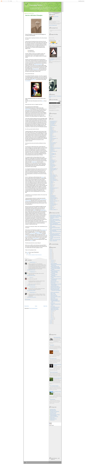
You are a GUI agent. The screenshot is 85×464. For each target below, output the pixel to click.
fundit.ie (42, 177)
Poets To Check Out (38, 254)
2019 (51, 250)
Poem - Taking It (52, 226)
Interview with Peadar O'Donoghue (33, 15)
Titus (31, 277)
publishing (51, 182)
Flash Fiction (52, 143)
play (51, 171)
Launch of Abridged (54, 263)
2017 (51, 252)
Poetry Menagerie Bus (57, 337)
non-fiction (51, 166)
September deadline (53, 198)
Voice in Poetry (53, 297)
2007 (51, 323)
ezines (51, 137)
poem (51, 172)
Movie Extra (52, 164)
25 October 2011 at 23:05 (31, 290)
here (43, 100)
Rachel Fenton (32, 292)
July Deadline (52, 153)
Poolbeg (51, 181)
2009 (51, 321)
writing (51, 208)
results (51, 192)
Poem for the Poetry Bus (54, 372)
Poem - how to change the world (55, 239)
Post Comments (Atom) (33, 308)
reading (51, 185)
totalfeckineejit (27, 109)
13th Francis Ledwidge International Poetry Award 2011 (55, 301)
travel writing (52, 205)
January (52, 319)
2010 (51, 320)
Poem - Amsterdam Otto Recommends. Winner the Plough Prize (55, 224)
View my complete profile (53, 25)
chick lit (51, 129)
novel (51, 167)
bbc (50, 126)
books (51, 128)
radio (51, 183)
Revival (31, 240)
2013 (51, 256)
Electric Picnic (52, 136)
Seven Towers (32, 233)
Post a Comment (27, 299)
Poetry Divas (52, 177)
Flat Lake (51, 144)
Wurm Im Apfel (39, 233)
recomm (51, 186)
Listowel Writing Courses (54, 308)
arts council (52, 124)
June (52, 313)
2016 (51, 253)
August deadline (52, 125)
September (53, 310)
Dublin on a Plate (53, 294)
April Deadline (52, 123)
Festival (51, 139)
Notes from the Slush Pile (54, 416)
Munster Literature (53, 413)
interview (29, 254)
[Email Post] (29, 253)
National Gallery (52, 165)
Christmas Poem (52, 399)
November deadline (53, 168)
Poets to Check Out (53, 179)
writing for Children (53, 209)
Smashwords (51, 59)
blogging (51, 127)
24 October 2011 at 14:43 (31, 269)
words (51, 206)
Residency (51, 191)
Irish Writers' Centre (53, 412)
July (51, 312)
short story (52, 199)
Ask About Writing (53, 409)
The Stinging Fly (36, 238)
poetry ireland (52, 178)
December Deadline (53, 131)
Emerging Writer (36, 5)
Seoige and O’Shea (53, 197)
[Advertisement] (30, 302)
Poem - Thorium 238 (53, 240)
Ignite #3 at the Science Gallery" (55, 222)
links (51, 155)
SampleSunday (52, 195)
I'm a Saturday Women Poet (55, 307)
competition (52, 130)
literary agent (52, 156)
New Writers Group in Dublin (55, 288)
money (51, 163)
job (50, 152)
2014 (51, 255)
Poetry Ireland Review (38, 64)
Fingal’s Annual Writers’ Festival (56, 296)
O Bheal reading (52, 221)
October (52, 262)
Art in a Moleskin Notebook (54, 385)
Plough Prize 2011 (53, 280)
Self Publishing (52, 196)
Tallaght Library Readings (55, 309)
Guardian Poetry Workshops (54, 411)
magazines (33, 254)
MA (50, 157)
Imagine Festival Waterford (55, 292)
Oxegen (51, 170)
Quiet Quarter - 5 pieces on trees (55, 220)
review (51, 193)
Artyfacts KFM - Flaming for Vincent (55, 216)
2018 (51, 251)
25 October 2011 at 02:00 (31, 275)
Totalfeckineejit (32, 271)
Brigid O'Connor (32, 262)
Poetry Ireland (52, 417)
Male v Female (53, 293)
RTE (51, 194)
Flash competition (53, 142)
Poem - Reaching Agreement (54, 219)
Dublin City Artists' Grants (55, 281)
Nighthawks (37, 232)
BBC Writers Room (53, 410)
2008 (51, 322)
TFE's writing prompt (53, 358)
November (52, 261)
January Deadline (53, 151)
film (50, 141)
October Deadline (53, 169)
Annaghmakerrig (52, 122)
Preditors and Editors (53, 418)
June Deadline (52, 154)
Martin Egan (34, 79)
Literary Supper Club (54, 295)
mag (51, 158)
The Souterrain (27, 80)
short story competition (53, 200)
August (52, 311)
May (51, 314)
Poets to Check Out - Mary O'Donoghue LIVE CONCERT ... (56, 290)
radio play (51, 184)
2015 (51, 254)
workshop (51, 207)
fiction (51, 140)
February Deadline (53, 138)
